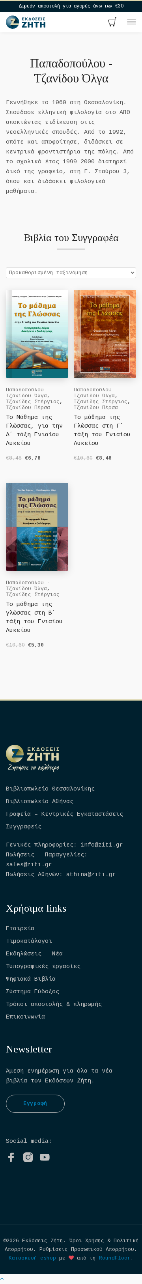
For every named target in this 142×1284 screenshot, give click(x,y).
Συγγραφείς (23, 827)
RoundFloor (115, 1258)
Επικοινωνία (25, 1017)
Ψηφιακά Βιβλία (31, 979)
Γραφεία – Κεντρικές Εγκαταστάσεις (64, 814)
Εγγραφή (35, 1103)
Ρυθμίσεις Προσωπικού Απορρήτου (86, 1249)
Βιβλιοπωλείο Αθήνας (39, 801)
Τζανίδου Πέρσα (28, 408)
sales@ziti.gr (29, 865)
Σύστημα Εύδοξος (32, 992)
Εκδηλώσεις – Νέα (34, 954)
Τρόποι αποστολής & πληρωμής (54, 1004)
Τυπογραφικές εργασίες (43, 966)
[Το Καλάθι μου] (112, 22)
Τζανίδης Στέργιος (33, 402)
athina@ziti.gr (91, 874)
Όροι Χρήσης (86, 1241)
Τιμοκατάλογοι (29, 941)
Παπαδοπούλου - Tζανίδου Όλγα (28, 393)
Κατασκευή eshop (32, 1258)
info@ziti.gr (101, 845)
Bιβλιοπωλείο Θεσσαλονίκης (50, 789)
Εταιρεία (20, 928)
